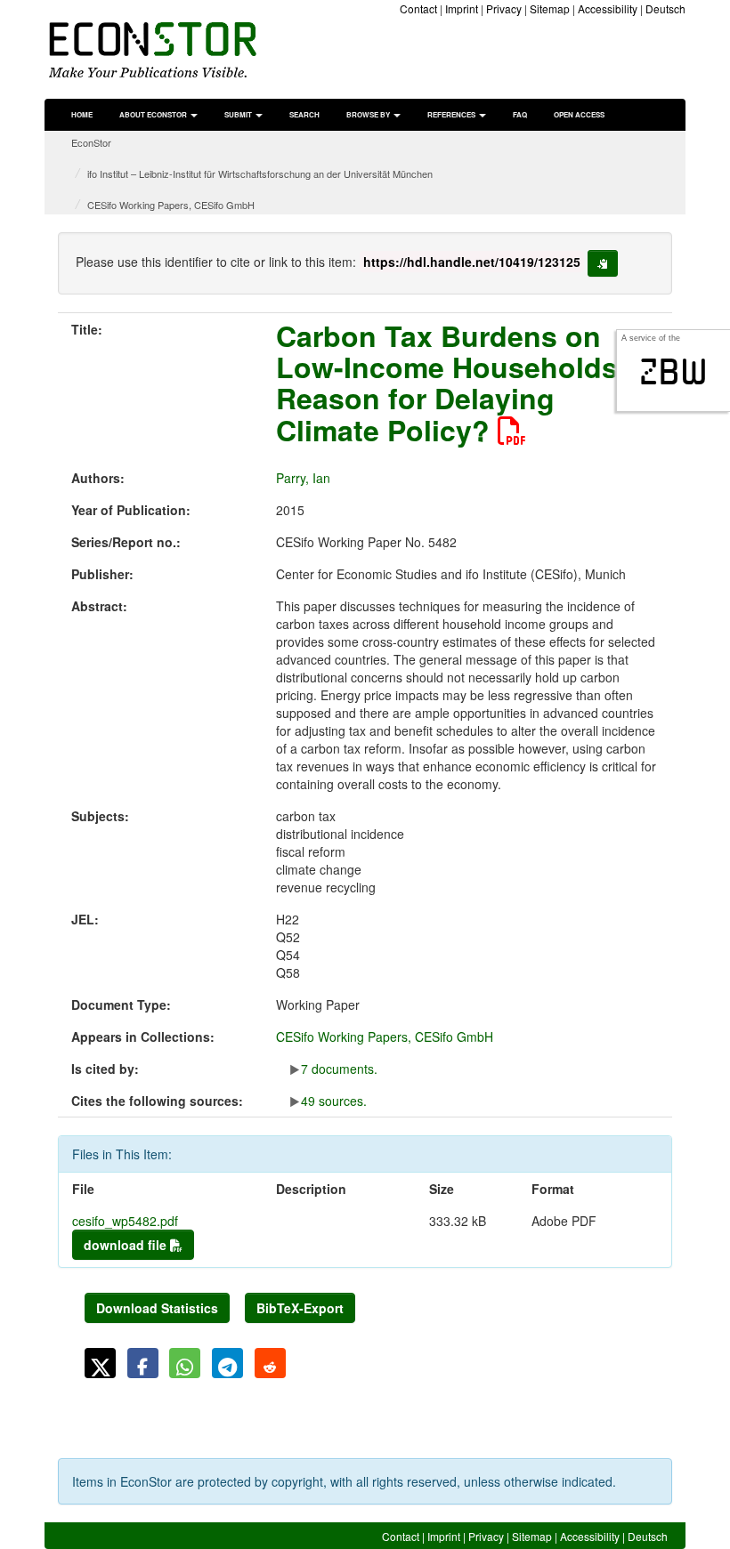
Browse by (369, 114)
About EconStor (154, 114)
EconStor (91, 142)
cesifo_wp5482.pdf (125, 1221)
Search (304, 114)
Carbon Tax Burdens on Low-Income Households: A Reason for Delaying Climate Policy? (466, 382)
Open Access (579, 114)
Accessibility (607, 8)
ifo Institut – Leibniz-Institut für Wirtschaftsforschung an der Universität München (260, 173)
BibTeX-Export (300, 1308)
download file (127, 1245)
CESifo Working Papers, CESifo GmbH (171, 205)
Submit (239, 114)
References (452, 114)
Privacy (504, 8)
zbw (673, 372)
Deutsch (665, 8)
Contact (418, 8)
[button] (100, 1363)
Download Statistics (157, 1308)
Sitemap (550, 8)
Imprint (461, 8)
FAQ (520, 114)
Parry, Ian (303, 478)
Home (82, 114)
